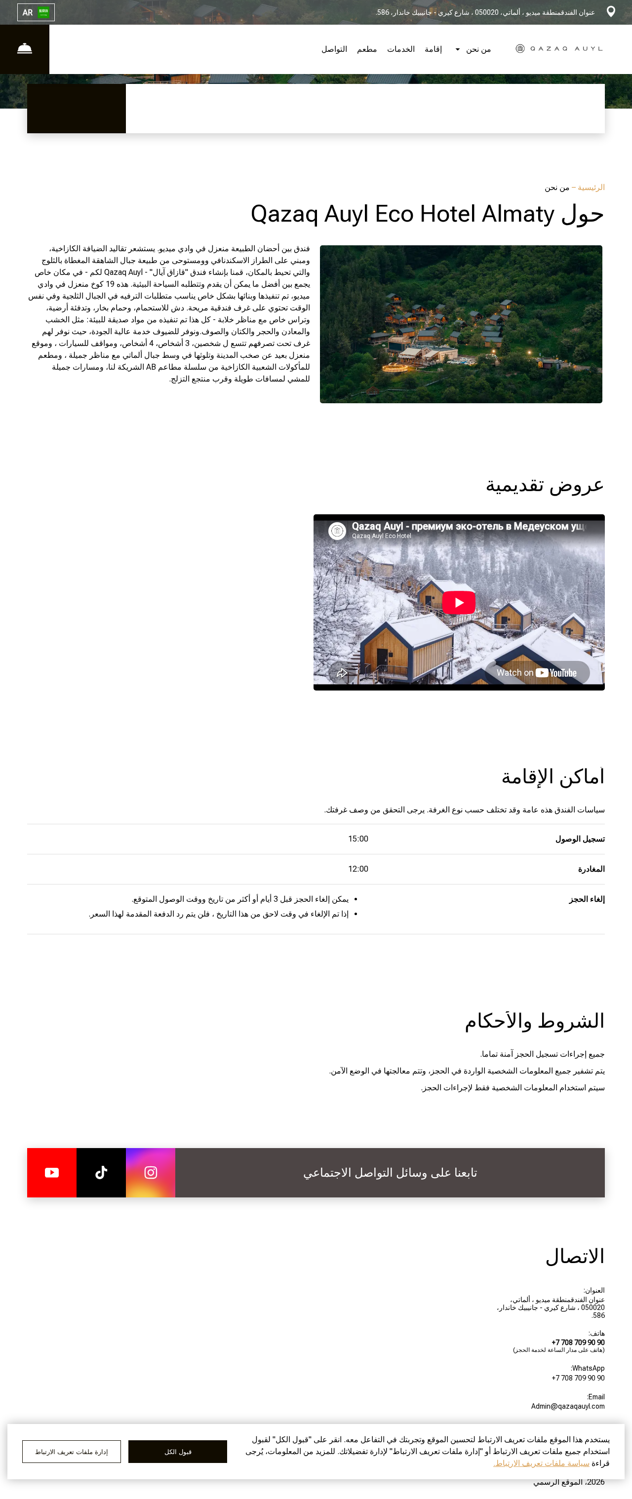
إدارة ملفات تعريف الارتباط (71, 1452)
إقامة (433, 49)
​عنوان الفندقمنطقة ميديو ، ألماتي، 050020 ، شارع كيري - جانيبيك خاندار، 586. (551, 1307)
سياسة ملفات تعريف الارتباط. (541, 1463)
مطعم (367, 49)
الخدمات (401, 49)
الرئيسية (590, 187)
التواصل (334, 49)
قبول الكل (178, 1452)
